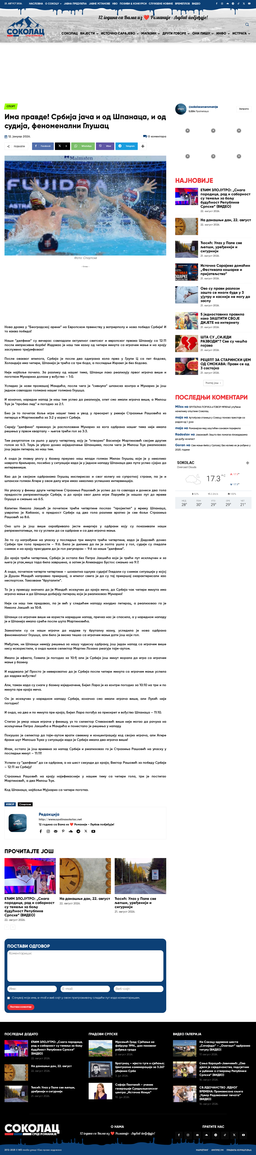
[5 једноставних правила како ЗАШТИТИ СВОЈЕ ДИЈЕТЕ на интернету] (186, 320)
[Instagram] (222, 4)
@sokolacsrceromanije (203, 107)
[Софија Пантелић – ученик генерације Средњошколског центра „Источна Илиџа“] (100, 1091)
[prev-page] (6, 927)
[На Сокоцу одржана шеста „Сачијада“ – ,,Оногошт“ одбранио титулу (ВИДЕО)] (185, 1048)
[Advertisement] (128, 70)
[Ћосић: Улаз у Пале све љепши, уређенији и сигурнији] (140, 876)
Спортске (25, 804)
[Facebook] (216, 4)
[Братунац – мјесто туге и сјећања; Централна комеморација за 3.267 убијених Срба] (100, 1069)
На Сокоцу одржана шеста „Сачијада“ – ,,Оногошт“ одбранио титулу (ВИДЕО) (224, 1046)
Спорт (11, 106)
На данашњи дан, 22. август (85, 898)
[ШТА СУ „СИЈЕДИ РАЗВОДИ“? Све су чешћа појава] (186, 343)
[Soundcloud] (227, 4)
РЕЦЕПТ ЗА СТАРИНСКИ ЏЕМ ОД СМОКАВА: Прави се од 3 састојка (226, 364)
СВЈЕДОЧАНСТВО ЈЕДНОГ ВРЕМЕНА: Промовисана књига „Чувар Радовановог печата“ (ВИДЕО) (221, 1093)
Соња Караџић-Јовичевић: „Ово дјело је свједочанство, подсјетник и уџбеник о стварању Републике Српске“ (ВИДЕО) (224, 1069)
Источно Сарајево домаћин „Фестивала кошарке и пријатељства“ (225, 269)
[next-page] (12, 927)
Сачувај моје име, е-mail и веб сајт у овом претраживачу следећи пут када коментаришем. (76, 997)
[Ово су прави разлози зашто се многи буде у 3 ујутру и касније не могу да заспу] (186, 295)
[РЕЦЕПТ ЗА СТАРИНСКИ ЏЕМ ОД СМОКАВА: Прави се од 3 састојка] (186, 366)
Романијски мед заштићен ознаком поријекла (215, 428)
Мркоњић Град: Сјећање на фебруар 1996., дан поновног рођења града (135, 1046)
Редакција (49, 814)
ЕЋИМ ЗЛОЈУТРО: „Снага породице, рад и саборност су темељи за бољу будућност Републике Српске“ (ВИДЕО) (29, 906)
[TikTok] (238, 4)
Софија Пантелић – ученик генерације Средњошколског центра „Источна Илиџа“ (136, 1088)
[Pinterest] (63, 831)
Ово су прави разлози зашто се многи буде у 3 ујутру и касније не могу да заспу (225, 294)
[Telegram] (233, 4)
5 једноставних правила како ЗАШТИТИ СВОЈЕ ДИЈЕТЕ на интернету (222, 318)
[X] (244, 4)
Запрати (244, 109)
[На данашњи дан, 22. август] (85, 876)
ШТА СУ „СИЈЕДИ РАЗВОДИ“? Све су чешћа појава (224, 341)
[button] (247, 24)
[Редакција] (22, 823)
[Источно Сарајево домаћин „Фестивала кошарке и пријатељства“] (186, 272)
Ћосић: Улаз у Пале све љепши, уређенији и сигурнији (135, 902)
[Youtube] (249, 4)
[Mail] (56, 831)
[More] (143, 146)
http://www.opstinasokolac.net (60, 819)
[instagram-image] (187, 130)
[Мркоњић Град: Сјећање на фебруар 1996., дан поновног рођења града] (100, 1048)
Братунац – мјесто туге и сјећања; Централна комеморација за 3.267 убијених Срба (140, 1067)
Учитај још (212, 383)
